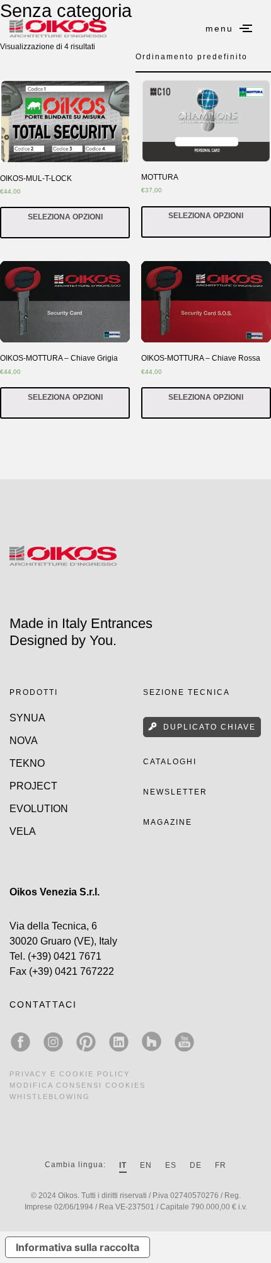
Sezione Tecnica (186, 692)
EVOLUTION (38, 808)
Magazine (167, 822)
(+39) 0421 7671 (64, 956)
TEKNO (27, 763)
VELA (22, 831)
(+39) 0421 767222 (71, 971)
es (170, 1165)
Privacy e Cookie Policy (69, 1074)
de (196, 1165)
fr (220, 1165)
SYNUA (27, 718)
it (123, 1165)
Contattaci (43, 1004)
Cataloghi (170, 761)
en (146, 1165)
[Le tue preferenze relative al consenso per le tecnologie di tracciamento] (249, 1241)
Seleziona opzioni (65, 216)
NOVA (23, 740)
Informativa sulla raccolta (77, 1247)
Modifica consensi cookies (77, 1085)
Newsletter (175, 792)
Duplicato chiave (209, 727)
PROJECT (33, 786)
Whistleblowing (49, 1096)
